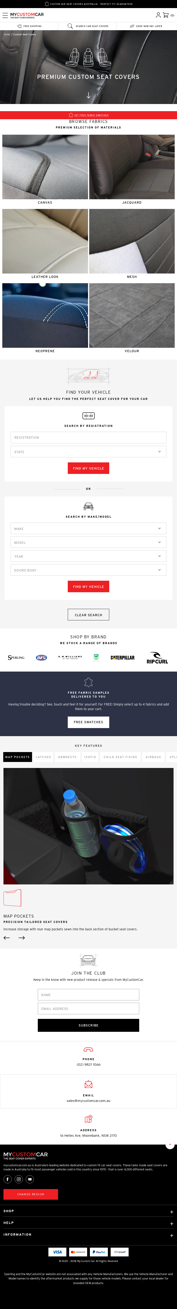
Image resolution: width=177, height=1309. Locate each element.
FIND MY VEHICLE (88, 468)
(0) (172, 15)
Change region (30, 1194)
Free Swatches (88, 722)
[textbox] (20, 452)
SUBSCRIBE (89, 1025)
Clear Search (88, 615)
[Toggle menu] (5, 15)
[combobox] (89, 451)
